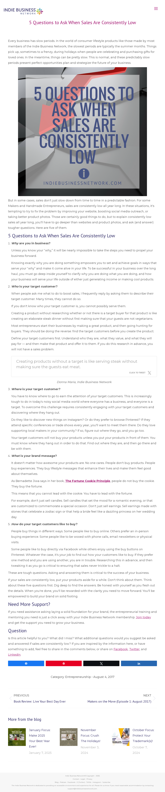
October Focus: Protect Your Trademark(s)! (143, 735)
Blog (56, 782)
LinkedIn (14, 654)
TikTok (88, 782)
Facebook (121, 649)
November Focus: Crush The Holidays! (90, 735)
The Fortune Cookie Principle (87, 481)
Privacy (89, 779)
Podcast (63, 782)
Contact (76, 779)
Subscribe (106, 782)
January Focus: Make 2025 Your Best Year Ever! (39, 738)
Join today (143, 617)
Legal (83, 779)
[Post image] (17, 737)
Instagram (97, 782)
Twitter (134, 649)
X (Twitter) (81, 782)
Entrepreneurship (78, 677)
